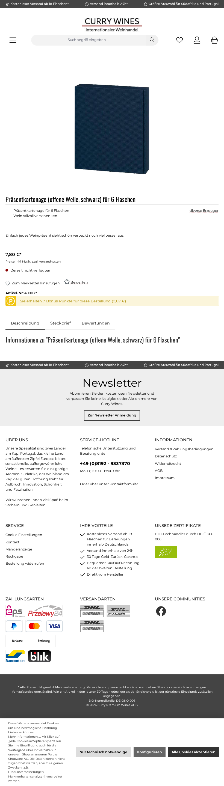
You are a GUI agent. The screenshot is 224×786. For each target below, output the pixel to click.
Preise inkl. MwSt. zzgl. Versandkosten (33, 261)
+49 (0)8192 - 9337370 (105, 463)
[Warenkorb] (213, 40)
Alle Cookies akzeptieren (194, 752)
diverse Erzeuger (204, 211)
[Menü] (12, 40)
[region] (112, 128)
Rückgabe (14, 556)
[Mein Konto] (197, 40)
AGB (159, 471)
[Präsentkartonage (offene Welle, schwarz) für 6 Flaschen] (112, 129)
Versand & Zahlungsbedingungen (184, 449)
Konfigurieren (149, 752)
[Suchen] (152, 40)
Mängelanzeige (18, 549)
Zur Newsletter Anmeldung (112, 415)
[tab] (25, 323)
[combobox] (88, 40)
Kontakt (12, 542)
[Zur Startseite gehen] (112, 25)
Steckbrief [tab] (60, 323)
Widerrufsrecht (168, 464)
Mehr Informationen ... (24, 737)
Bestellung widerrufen (24, 563)
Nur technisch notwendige (103, 752)
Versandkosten (97, 687)
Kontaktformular (124, 484)
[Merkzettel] (179, 40)
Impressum (165, 478)
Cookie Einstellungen (23, 535)
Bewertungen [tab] (96, 323)
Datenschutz (166, 456)
